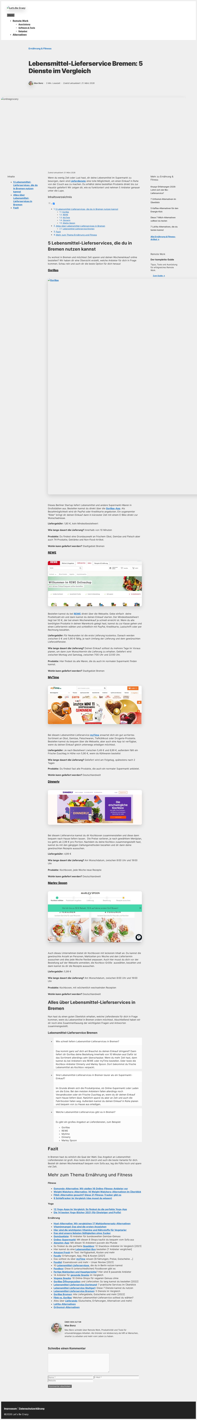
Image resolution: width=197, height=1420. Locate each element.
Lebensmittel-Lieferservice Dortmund (75, 1284)
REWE (65, 214)
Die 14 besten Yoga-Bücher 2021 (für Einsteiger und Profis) (87, 1212)
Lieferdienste (78, 181)
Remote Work (20, 20)
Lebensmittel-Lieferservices (73, 1265)
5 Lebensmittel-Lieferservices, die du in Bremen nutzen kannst (87, 209)
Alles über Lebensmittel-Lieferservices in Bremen (80, 226)
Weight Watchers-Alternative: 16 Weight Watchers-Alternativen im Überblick (97, 1191)
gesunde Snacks (80, 1275)
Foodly (57, 1255)
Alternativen (20, 34)
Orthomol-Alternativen (67, 1307)
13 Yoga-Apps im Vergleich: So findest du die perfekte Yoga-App (90, 1209)
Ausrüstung (24, 24)
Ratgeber (22, 31)
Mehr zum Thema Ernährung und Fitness (76, 235)
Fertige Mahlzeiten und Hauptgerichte (75, 1271)
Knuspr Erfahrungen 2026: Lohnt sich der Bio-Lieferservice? (163, 189)
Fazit (16, 207)
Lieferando (71, 1300)
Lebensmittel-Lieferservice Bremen (78, 229)
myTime (94, 735)
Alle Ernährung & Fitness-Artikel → (163, 238)
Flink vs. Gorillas (63, 1297)
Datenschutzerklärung (31, 1408)
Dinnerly (66, 220)
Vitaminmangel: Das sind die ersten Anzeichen (80, 1226)
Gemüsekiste (61, 1236)
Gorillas (65, 212)
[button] (98, 1041)
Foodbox (58, 1268)
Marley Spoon (69, 223)
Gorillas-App (113, 508)
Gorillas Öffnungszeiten (67, 1281)
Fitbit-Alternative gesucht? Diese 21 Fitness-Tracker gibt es (87, 1194)
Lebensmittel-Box (85, 1249)
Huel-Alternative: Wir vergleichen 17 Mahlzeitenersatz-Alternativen (92, 1223)
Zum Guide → (159, 276)
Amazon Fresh (62, 1252)
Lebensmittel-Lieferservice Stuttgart (74, 1288)
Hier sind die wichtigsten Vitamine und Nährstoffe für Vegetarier (90, 1230)
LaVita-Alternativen (65, 1304)
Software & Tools (26, 27)
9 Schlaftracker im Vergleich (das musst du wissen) (83, 1198)
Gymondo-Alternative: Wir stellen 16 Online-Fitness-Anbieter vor (91, 1188)
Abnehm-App (61, 1242)
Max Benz (70, 1325)
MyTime (66, 217)
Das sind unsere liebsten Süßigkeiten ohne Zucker (82, 1233)
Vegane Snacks (62, 1278)
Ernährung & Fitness (40, 48)
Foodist (58, 1262)
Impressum (10, 1408)
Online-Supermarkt (65, 1239)
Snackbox (88, 1246)
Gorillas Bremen (63, 1294)
